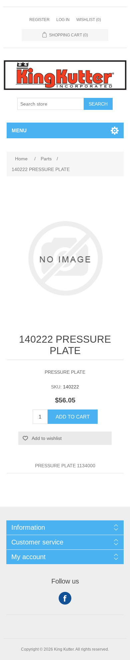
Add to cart (73, 417)
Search (98, 104)
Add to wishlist (47, 438)
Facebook (65, 598)
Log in (63, 19)
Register (39, 19)
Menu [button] (19, 130)
